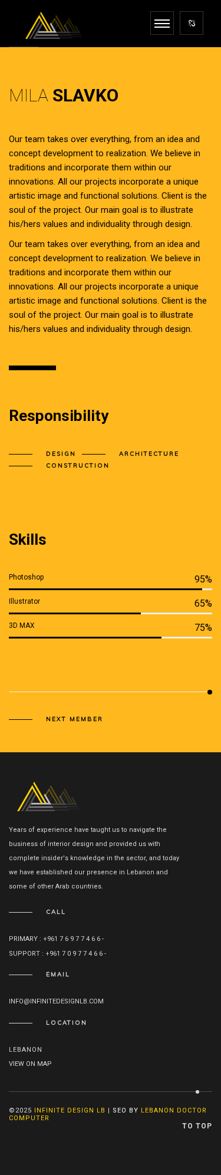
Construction (78, 465)
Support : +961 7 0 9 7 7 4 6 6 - (58, 953)
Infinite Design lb (69, 1110)
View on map (30, 1064)
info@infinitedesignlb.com (56, 1001)
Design (61, 454)
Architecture (149, 454)
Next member (74, 719)
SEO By (125, 1110)
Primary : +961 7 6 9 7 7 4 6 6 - (57, 939)
